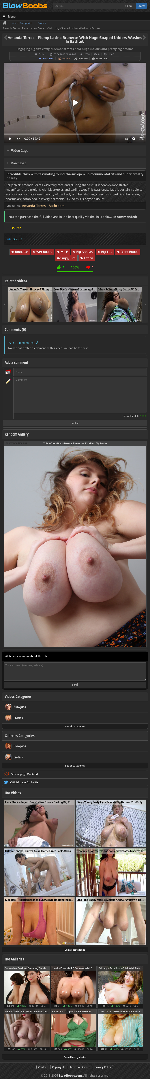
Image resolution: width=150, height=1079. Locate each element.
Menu (12, 16)
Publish (75, 423)
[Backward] (5, 304)
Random (83, 58)
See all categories (75, 726)
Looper (66, 58)
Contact (43, 1067)
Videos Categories (18, 696)
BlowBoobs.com (70, 1075)
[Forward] (145, 304)
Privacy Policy (103, 1067)
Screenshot (103, 58)
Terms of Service (80, 1067)
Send (75, 685)
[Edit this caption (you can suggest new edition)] (144, 49)
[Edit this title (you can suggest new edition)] (139, 38)
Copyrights (58, 1067)
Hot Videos (13, 792)
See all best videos (75, 949)
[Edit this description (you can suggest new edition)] (142, 174)
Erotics (42, 54)
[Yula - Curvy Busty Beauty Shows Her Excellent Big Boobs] (75, 544)
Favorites (48, 58)
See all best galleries (75, 1057)
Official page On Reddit (25, 774)
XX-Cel (18, 239)
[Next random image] (143, 544)
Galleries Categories (20, 735)
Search (141, 5)
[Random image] (48, 987)
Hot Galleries (14, 959)
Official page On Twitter (25, 782)
